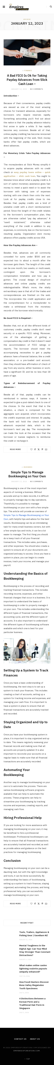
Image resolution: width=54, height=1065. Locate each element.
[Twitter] (39, 449)
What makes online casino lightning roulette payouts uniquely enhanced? (33, 968)
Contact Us (20, 1039)
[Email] (46, 449)
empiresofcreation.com (27, 1051)
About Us (35, 1039)
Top (28, 1059)
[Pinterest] (42, 449)
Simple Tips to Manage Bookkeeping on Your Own (27, 474)
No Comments (36, 89)
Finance (28, 71)
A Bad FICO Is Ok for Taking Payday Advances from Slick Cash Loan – (27, 80)
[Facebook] (35, 449)
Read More (15, 449)
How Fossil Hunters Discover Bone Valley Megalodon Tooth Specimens (34, 985)
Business (28, 467)
